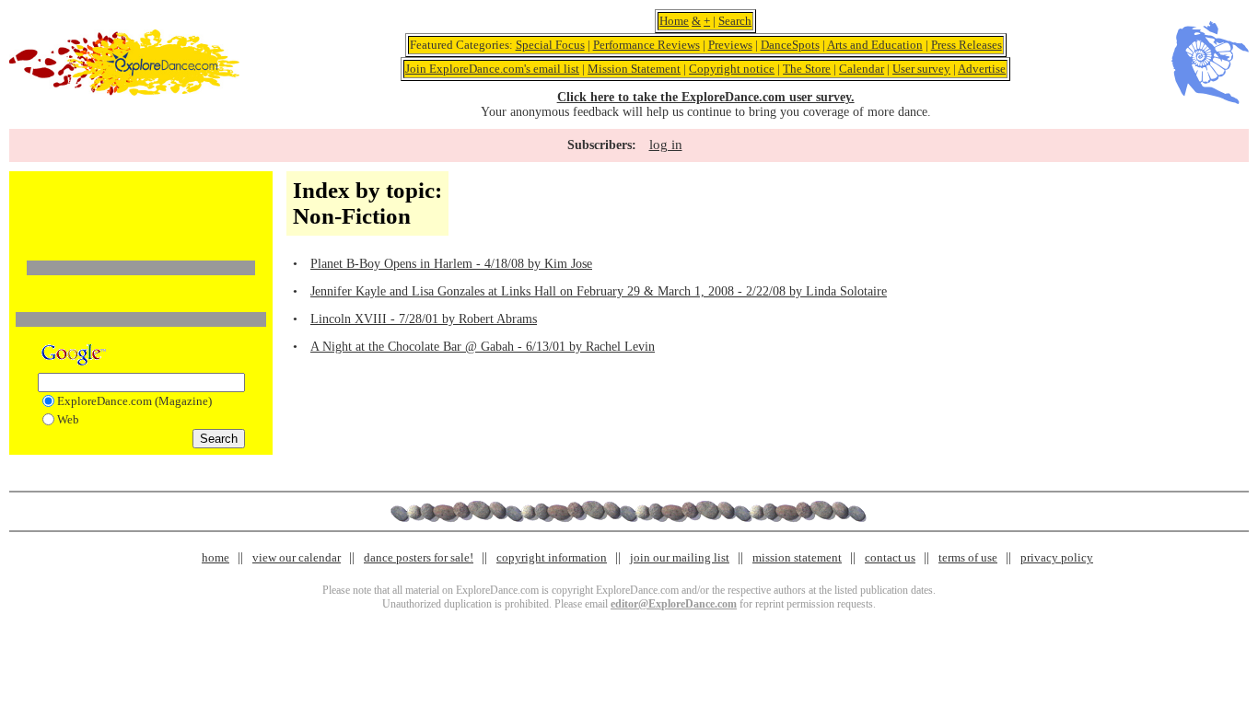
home (215, 557)
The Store (807, 68)
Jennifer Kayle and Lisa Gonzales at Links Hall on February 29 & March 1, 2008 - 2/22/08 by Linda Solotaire (598, 291)
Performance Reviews (646, 45)
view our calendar (296, 557)
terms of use (967, 557)
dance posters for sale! (418, 557)
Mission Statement (634, 68)
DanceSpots (790, 45)
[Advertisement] (141, 205)
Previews (730, 45)
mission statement (797, 557)
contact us (890, 557)
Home (674, 21)
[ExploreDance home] (124, 92)
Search (734, 21)
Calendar (861, 68)
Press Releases (966, 45)
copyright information (551, 557)
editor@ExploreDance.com (674, 603)
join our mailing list (679, 557)
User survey (921, 68)
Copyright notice (732, 68)
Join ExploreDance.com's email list (492, 68)
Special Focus (550, 45)
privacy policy (1056, 557)
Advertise (982, 68)
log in (665, 144)
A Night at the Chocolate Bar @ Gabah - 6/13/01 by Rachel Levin (482, 347)
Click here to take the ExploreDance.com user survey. (706, 97)
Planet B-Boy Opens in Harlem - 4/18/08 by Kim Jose (451, 264)
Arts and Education (875, 45)
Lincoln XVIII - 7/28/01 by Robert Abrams (423, 319)
